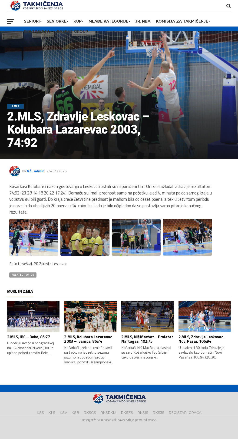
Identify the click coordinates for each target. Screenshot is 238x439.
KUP (77, 21)
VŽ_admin (35, 171)
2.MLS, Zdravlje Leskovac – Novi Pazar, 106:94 (202, 339)
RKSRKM (108, 412)
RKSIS (142, 412)
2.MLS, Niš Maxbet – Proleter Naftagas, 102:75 (147, 339)
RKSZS (127, 412)
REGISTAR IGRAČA (185, 412)
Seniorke (56, 21)
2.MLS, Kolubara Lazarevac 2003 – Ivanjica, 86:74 (88, 339)
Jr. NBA (142, 21)
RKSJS (158, 412)
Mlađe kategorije (108, 21)
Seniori (32, 21)
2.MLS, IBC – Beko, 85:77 (28, 337)
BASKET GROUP (72, 31)
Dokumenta (37, 31)
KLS (51, 412)
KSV (63, 412)
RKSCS (90, 412)
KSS (40, 412)
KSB (75, 412)
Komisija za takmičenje (182, 21)
